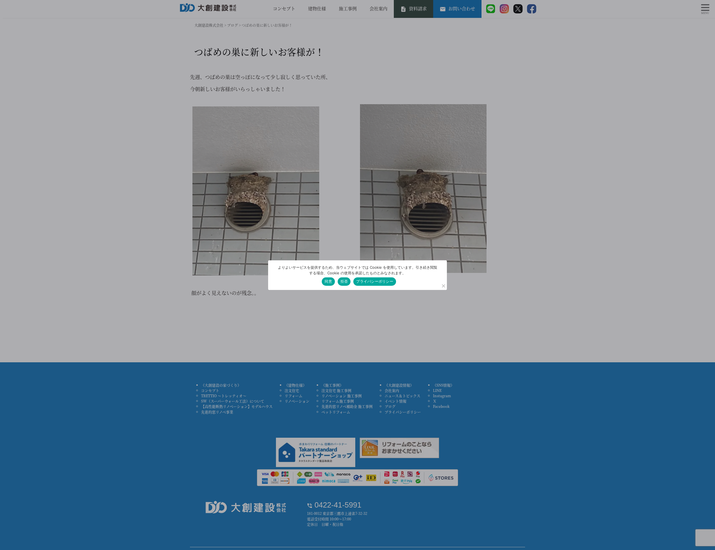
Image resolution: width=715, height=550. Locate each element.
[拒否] (443, 286)
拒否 (344, 281)
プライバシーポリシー (374, 281)
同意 (328, 281)
